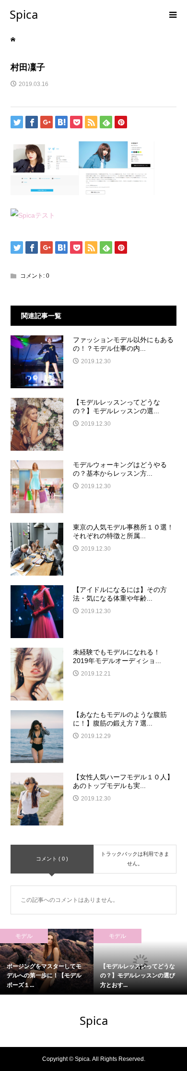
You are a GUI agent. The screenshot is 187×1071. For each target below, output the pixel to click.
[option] (47, 962)
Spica (24, 14)
